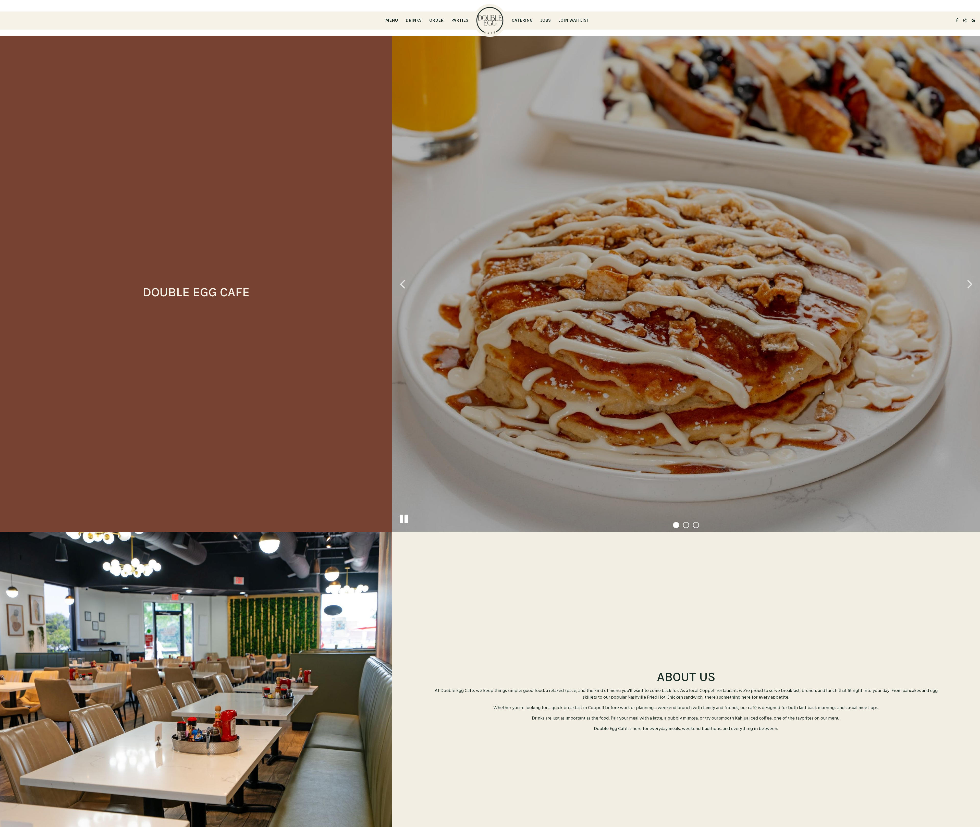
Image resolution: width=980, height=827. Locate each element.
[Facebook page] (957, 20)
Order (436, 20)
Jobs (545, 20)
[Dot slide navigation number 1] (676, 525)
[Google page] (973, 20)
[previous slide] (402, 284)
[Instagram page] (965, 20)
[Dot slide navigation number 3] (696, 525)
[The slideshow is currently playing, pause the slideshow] (403, 518)
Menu (391, 20)
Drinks (414, 20)
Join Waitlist (573, 20)
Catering (522, 20)
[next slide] (970, 284)
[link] (490, 20)
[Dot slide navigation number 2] (686, 525)
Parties (459, 20)
